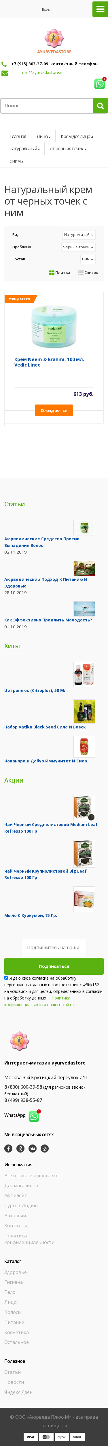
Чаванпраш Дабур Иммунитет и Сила (45, 761)
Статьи (12, 1372)
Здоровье (15, 1272)
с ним (15, 161)
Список (91, 272)
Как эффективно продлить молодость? (48, 620)
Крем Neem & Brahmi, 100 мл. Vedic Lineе (49, 362)
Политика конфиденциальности (29, 1239)
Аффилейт (15, 1195)
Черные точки (76, 246)
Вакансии (15, 1215)
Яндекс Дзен (18, 1392)
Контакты (15, 1225)
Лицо (42, 136)
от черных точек (66, 148)
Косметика (16, 1332)
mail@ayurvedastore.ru (42, 72)
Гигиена (13, 1282)
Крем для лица (75, 136)
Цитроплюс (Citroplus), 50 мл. (36, 690)
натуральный (23, 148)
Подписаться (54, 966)
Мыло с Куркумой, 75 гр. (30, 915)
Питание (14, 1322)
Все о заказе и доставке (31, 1175)
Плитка (62, 272)
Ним (86, 259)
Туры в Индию (21, 1205)
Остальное (16, 1342)
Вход (46, 9)
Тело (10, 1292)
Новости (14, 1382)
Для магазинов (21, 1185)
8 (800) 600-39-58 (23, 1087)
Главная (18, 136)
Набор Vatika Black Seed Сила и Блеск (45, 727)
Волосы (12, 1312)
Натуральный (77, 234)
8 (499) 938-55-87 (23, 1100)
